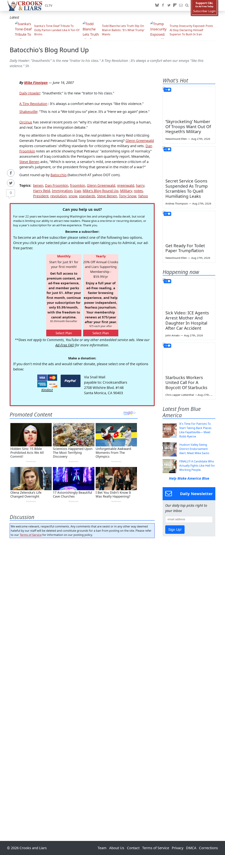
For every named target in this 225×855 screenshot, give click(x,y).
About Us (116, 848)
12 (165, 281)
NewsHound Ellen (176, 138)
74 (165, 89)
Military (126, 190)
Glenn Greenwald (140, 140)
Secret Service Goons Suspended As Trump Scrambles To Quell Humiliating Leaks (186, 188)
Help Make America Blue (189, 478)
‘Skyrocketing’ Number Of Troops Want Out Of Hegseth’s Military (188, 127)
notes (138, 190)
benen (38, 185)
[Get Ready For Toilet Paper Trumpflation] (189, 226)
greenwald (125, 185)
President (41, 196)
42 (165, 149)
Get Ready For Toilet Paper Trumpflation (185, 248)
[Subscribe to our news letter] (181, 5)
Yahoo (143, 196)
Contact (133, 848)
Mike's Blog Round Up (100, 190)
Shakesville (28, 111)
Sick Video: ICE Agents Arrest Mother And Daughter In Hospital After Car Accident (187, 320)
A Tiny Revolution (33, 103)
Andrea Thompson (176, 203)
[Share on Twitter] (10, 183)
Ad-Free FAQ (64, 345)
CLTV (48, 5)
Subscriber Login (204, 11)
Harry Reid (41, 190)
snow (73, 196)
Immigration (62, 190)
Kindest (47, 390)
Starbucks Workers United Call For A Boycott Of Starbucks (186, 382)
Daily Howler (29, 93)
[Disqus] (82, 679)
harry (140, 185)
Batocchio (58, 174)
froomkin (77, 185)
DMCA (191, 848)
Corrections (208, 848)
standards (87, 196)
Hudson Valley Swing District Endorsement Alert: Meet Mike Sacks (194, 449)
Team (102, 848)
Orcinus (25, 122)
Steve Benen (29, 161)
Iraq (77, 190)
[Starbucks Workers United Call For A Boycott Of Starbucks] (189, 357)
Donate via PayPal (71, 380)
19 (165, 345)
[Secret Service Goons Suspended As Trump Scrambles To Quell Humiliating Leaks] (189, 161)
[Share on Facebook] (10, 173)
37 (165, 213)
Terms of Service (31, 535)
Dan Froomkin (56, 185)
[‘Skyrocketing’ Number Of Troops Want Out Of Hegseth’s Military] (189, 101)
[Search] (187, 5)
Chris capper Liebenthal (179, 394)
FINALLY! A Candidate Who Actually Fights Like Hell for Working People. (197, 465)
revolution (58, 196)
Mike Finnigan (36, 82)
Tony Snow (127, 196)
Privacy (177, 848)
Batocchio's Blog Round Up (49, 50)
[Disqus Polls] (82, 586)
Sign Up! (175, 529)
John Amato (172, 335)
